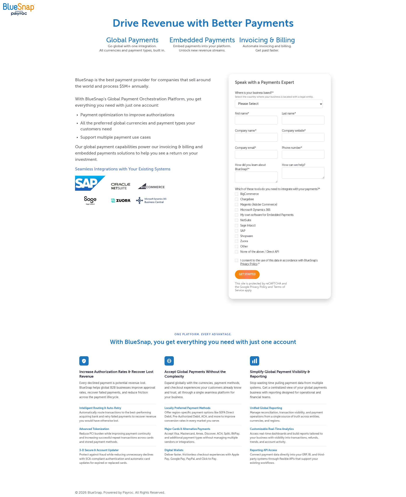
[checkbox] (279, 224)
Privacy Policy (249, 264)
